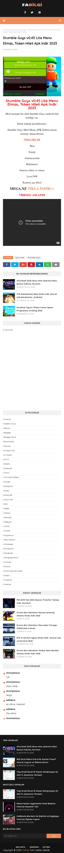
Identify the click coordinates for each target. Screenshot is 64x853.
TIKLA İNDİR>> (40, 188)
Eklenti (7, 464)
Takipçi (7, 513)
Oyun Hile (19, 257)
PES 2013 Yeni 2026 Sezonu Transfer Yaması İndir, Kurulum (38, 601)
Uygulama (8, 535)
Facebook (8, 468)
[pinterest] (39, 12)
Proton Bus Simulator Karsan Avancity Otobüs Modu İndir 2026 (36, 614)
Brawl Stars (9, 441)
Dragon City (9, 450)
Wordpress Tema (11, 557)
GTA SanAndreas (11, 477)
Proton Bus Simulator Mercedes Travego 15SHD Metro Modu (37, 626)
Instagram (8, 486)
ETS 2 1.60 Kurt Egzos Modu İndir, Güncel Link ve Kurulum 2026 (39, 639)
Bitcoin (7, 428)
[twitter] (32, 12)
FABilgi (25, 850)
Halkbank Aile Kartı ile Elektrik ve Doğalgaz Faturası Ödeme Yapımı (38, 817)
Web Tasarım (9, 540)
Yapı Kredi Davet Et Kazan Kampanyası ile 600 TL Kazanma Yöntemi (37, 773)
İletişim (46, 847)
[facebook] (25, 12)
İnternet (7, 584)
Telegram (8, 522)
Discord (7, 446)
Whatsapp (8, 544)
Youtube (7, 562)
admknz (10, 700)
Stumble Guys (20, 30)
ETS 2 (6, 459)
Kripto (6, 490)
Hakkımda (34, 847)
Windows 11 (9, 548)
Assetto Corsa (10, 424)
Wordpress (8, 553)
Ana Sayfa (7, 30)
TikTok (7, 526)
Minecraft (8, 495)
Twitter (7, 531)
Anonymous (13, 673)
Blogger (7, 432)
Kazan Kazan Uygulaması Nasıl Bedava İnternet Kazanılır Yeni (36, 805)
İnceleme (8, 580)
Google (7, 482)
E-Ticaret (8, 455)
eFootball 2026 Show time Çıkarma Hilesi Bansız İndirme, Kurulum (37, 282)
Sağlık (6, 508)
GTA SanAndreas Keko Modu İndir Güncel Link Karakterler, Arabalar (37, 295)
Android (7, 419)
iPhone (7, 566)
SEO (6, 504)
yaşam (7, 575)
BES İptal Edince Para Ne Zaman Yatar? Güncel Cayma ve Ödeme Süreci (36, 760)
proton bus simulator (13, 571)
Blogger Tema (10, 437)
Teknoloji (7, 517)
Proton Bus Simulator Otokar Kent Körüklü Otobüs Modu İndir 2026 (38, 652)
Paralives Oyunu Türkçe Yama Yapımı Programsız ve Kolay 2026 (35, 309)
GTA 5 (6, 473)
